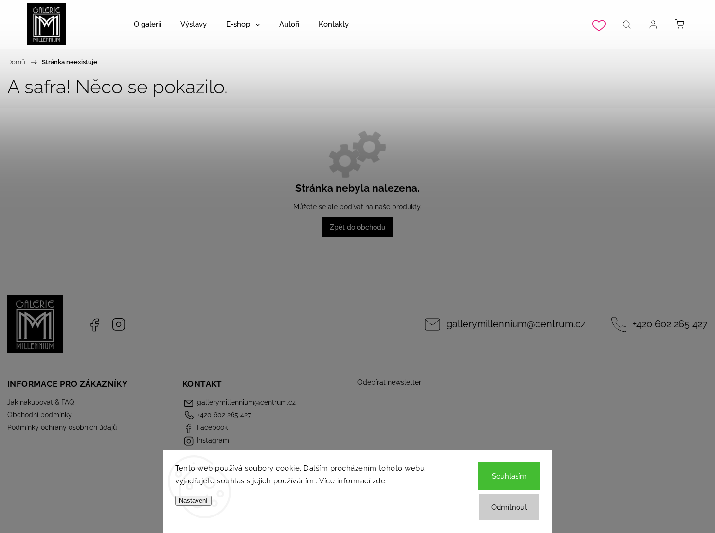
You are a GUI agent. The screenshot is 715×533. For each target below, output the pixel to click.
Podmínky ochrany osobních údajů (62, 427)
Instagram (118, 324)
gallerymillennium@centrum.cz (516, 324)
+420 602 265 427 (670, 324)
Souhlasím (509, 476)
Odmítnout (509, 507)
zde (379, 481)
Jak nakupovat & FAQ (40, 402)
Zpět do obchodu (357, 227)
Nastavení (193, 500)
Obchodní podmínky (39, 415)
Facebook (94, 324)
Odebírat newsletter (389, 382)
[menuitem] (147, 24)
